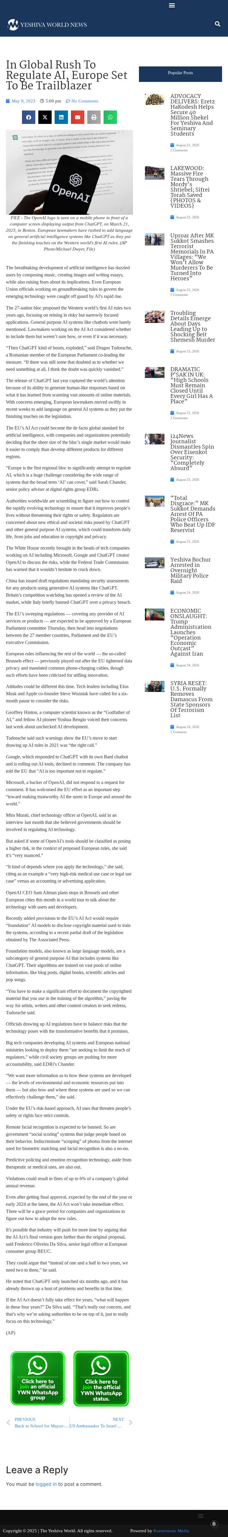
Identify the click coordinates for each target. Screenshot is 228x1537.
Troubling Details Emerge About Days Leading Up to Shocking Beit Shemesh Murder (192, 327)
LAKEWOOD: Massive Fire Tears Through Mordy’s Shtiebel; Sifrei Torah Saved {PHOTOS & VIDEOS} (190, 187)
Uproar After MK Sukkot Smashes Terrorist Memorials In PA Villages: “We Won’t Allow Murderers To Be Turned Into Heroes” (192, 257)
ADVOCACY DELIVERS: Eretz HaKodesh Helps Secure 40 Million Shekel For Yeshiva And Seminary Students (192, 115)
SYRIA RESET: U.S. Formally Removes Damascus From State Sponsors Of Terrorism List (191, 699)
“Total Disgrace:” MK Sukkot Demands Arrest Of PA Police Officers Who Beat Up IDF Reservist (192, 514)
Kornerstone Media (171, 1530)
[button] (172, 5)
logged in (46, 1484)
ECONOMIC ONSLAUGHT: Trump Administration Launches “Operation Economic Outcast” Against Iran (190, 633)
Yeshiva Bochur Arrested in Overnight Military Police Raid (190, 571)
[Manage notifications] (214, 1524)
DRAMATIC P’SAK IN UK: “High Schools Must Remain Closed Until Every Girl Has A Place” (191, 385)
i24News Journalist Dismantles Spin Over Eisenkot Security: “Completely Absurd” (192, 452)
